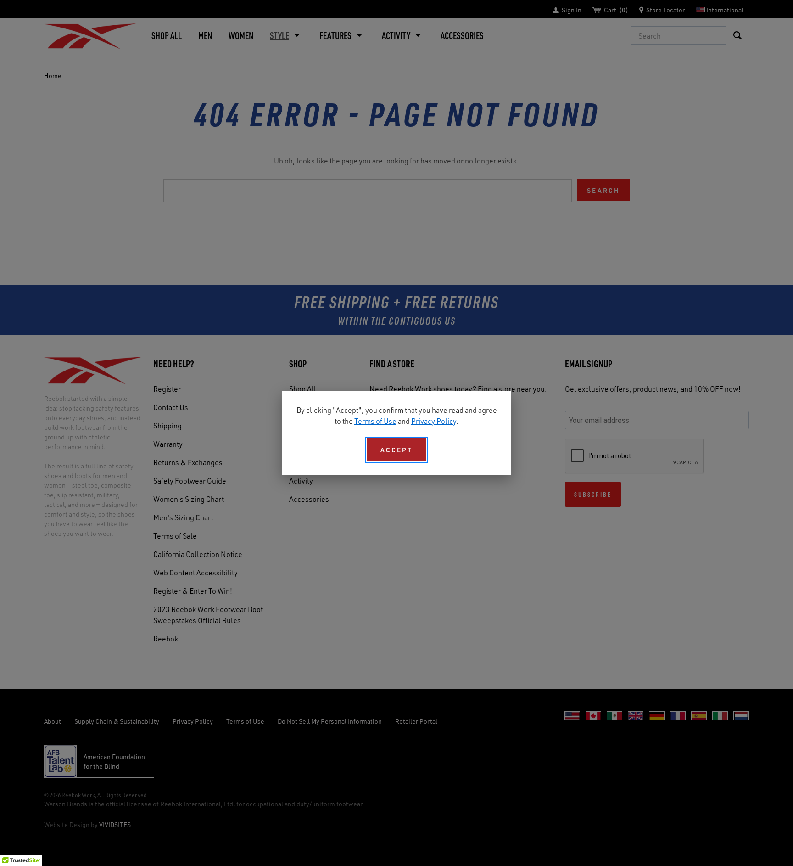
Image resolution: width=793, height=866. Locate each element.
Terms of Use (375, 421)
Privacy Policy (433, 421)
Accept (396, 449)
